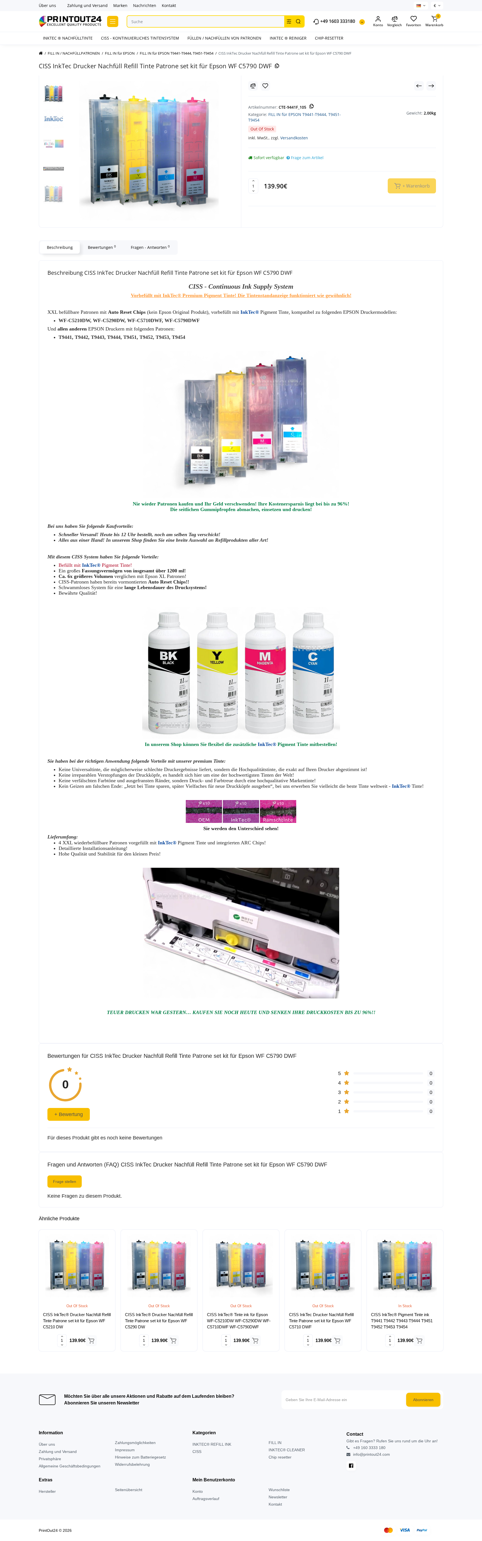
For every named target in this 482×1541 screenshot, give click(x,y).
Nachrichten (144, 5)
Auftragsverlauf (205, 1498)
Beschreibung (60, 247)
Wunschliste (279, 1489)
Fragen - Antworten (150, 247)
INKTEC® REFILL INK (211, 1444)
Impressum (125, 1450)
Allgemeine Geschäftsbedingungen (69, 1466)
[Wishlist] (265, 86)
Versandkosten (294, 137)
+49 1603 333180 (337, 21)
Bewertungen (102, 247)
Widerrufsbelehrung (132, 1464)
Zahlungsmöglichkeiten (135, 1442)
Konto (197, 1491)
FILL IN (275, 1442)
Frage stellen (64, 1181)
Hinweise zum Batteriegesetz (140, 1457)
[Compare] (253, 86)
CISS (196, 1451)
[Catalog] (112, 21)
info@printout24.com (371, 1454)
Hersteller (47, 1491)
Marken (120, 5)
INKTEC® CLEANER (287, 1450)
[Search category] (289, 21)
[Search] (298, 21)
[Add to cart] (91, 1340)
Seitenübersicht (128, 1489)
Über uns (47, 5)
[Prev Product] (419, 86)
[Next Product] (431, 86)
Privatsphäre (50, 1459)
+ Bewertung (68, 1114)
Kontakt (169, 5)
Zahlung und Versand (87, 5)
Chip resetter (280, 1457)
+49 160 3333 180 (368, 1447)
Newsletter (278, 1497)
